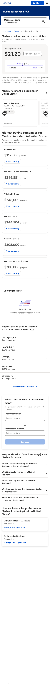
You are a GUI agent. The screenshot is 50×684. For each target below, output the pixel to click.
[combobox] (32, 53)
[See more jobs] (46, 93)
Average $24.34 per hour (15, 542)
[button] (25, 21)
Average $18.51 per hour (14, 527)
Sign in (39, 3)
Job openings (9, 523)
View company (12, 161)
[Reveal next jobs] (45, 113)
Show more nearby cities (24, 386)
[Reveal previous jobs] (4, 113)
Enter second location (14, 428)
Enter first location (13, 413)
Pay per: (28, 53)
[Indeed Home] (6, 3)
